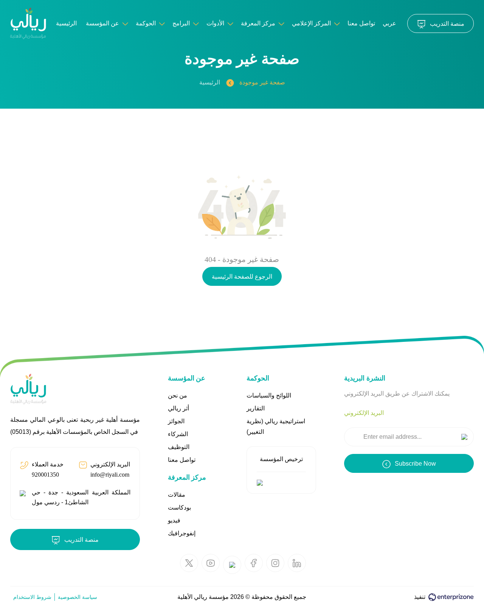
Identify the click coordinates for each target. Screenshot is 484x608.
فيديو (174, 520)
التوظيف (178, 447)
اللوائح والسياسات (269, 395)
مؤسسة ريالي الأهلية (203, 597)
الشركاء (178, 434)
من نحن (177, 395)
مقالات (176, 494)
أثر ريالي (178, 408)
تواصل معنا (361, 23)
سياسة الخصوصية (77, 597)
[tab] (364, 413)
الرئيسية (209, 82)
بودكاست (179, 507)
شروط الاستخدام (32, 597)
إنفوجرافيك (181, 533)
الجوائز (176, 421)
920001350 (45, 474)
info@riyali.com (109, 474)
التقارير (256, 408)
